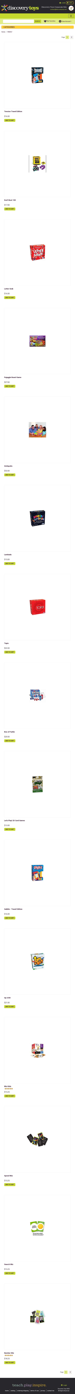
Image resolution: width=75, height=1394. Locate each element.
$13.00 (7, 825)
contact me (50, 1391)
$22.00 (7, 648)
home (7, 1391)
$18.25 (7, 1359)
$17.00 (7, 205)
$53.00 (7, 471)
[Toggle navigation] (71, 16)
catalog (13, 1391)
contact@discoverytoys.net (58, 9)
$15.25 (7, 1092)
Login (63, 3)
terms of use (35, 1391)
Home (3, 32)
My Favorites (51, 21)
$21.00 (7, 1003)
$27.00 (7, 382)
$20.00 (7, 737)
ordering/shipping (23, 1391)
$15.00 (7, 559)
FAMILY (9, 32)
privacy (43, 1391)
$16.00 (7, 116)
